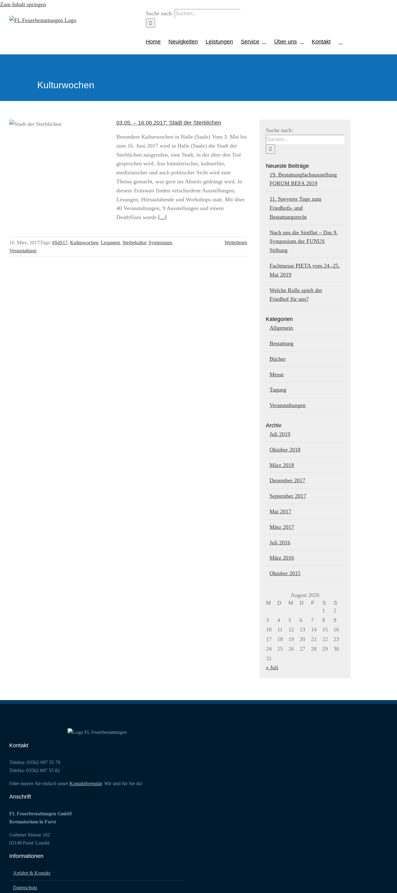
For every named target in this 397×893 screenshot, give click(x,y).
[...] (162, 217)
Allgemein (281, 328)
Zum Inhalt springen (23, 4)
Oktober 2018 (285, 449)
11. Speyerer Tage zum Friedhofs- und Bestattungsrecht (295, 208)
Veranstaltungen (288, 405)
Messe (277, 374)
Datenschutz (25, 887)
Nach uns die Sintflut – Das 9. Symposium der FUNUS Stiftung (304, 241)
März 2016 (282, 558)
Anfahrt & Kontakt (31, 873)
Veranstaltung (22, 250)
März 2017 (282, 527)
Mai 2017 (280, 511)
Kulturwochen (84, 242)
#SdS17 (60, 242)
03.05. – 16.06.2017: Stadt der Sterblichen (59, 151)
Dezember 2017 (287, 480)
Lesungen (110, 242)
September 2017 (288, 496)
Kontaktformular (85, 783)
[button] (340, 41)
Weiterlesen (236, 242)
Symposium (160, 242)
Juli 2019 (280, 434)
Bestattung (281, 343)
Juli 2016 (280, 542)
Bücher (278, 359)
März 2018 (282, 465)
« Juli (272, 667)
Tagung (278, 390)
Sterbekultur (134, 242)
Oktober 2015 (285, 573)
